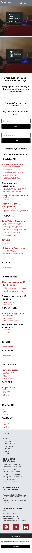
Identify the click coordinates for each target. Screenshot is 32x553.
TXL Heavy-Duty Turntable (9, 251)
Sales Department (7, 355)
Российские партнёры (8, 346)
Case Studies (6, 329)
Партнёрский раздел (8, 378)
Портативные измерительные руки (12, 189)
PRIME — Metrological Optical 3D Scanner (13, 224)
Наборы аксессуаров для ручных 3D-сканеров (14, 212)
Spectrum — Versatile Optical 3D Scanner (13, 231)
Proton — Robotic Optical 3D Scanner (12, 223)
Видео (4, 375)
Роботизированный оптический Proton (13, 166)
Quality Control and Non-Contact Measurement (14, 317)
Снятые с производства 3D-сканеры (12, 178)
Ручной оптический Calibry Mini (10, 177)
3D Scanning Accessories (13, 248)
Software (5, 240)
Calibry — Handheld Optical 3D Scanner (12, 232)
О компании (6, 409)
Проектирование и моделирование (12, 290)
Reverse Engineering (8, 315)
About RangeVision (7, 423)
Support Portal (8, 387)
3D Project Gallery (7, 332)
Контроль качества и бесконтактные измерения (15, 288)
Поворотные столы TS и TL (10, 208)
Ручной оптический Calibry (9, 175)
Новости (5, 411)
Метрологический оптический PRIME (12, 168)
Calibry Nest (6, 199)
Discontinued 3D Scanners (9, 235)
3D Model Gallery (7, 331)
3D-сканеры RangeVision (13, 164)
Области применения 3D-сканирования (13, 283)
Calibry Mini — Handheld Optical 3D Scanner (13, 234)
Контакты (5, 414)
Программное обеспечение (14, 195)
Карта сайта (16, 536)
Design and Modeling (8, 318)
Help (4, 394)
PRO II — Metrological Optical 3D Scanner (13, 226)
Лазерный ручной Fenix (9, 171)
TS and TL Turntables (8, 250)
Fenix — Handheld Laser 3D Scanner (11, 227)
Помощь (5, 376)
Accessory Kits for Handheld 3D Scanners (13, 253)
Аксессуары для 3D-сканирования (11, 205)
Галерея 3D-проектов (8, 304)
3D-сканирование (7, 267)
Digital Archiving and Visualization (11, 320)
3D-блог (5, 413)
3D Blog (5, 426)
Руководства (6, 373)
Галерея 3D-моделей (8, 302)
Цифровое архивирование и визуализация (13, 291)
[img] (21, 3)
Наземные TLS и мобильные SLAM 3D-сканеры (14, 188)
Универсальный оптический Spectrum (12, 174)
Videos (4, 392)
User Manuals (6, 391)
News (4, 424)
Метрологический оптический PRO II (12, 169)
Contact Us (6, 427)
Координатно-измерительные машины (13, 191)
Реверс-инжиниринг (8, 287)
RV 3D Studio (6, 197)
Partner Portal (6, 395)
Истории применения (8, 301)
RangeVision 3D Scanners (13, 221)
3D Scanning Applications (13, 313)
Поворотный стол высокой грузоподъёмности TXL (15, 210)
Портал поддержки (10, 370)
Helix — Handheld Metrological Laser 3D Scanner (15, 229)
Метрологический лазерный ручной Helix (13, 172)
